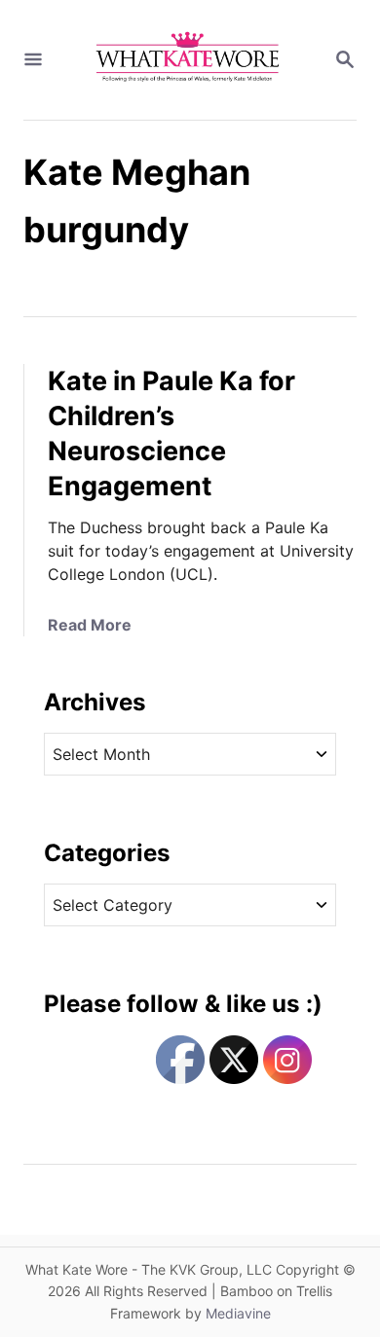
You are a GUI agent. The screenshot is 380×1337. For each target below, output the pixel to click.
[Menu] (33, 60)
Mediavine (238, 1313)
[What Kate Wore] (188, 60)
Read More (90, 624)
